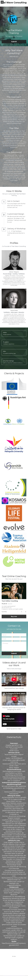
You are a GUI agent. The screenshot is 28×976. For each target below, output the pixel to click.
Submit (14, 41)
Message (5, 643)
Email (4, 639)
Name (4, 635)
